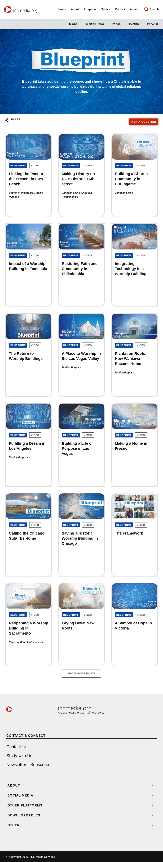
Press (116, 24)
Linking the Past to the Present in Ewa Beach (26, 179)
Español (153, 24)
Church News (95, 24)
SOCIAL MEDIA (20, 795)
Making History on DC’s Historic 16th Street (78, 179)
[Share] (6, 120)
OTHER (13, 825)
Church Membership (21, 192)
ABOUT (13, 785)
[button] (80, 785)
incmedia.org (25, 10)
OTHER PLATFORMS (24, 805)
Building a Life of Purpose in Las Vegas (77, 448)
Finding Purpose (71, 367)
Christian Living (71, 192)
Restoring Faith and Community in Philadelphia (80, 269)
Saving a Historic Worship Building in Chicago (80, 538)
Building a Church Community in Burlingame (131, 179)
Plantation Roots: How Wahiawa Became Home (130, 358)
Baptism (14, 642)
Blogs (73, 24)
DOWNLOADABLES (23, 815)
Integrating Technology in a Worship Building (130, 269)
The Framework (129, 533)
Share (15, 119)
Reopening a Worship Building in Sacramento (28, 628)
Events (134, 24)
